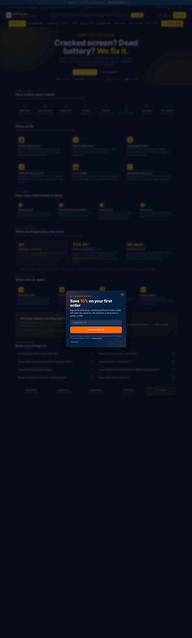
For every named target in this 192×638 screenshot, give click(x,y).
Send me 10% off (96, 329)
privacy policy (97, 338)
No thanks (74, 342)
